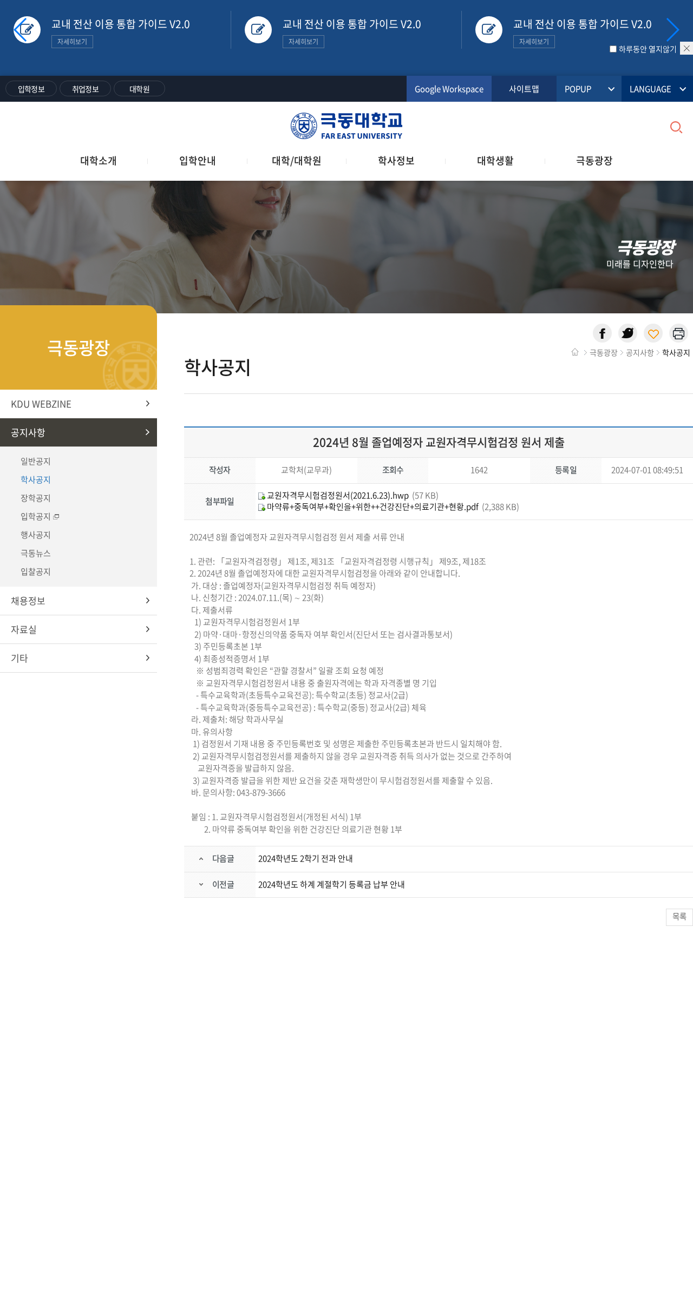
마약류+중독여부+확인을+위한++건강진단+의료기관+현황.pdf (372, 506)
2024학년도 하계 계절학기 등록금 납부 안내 (331, 884)
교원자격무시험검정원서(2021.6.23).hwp (337, 495)
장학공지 (36, 498)
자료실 (24, 629)
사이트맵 (524, 89)
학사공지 (36, 479)
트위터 (627, 333)
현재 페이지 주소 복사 (653, 333)
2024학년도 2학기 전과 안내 (305, 858)
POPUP (578, 89)
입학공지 (36, 516)
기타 (19, 658)
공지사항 (28, 432)
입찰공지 (36, 571)
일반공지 (36, 461)
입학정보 (31, 88)
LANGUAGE (650, 89)
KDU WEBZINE (41, 403)
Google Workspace (449, 89)
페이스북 (602, 333)
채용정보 (28, 600)
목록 (679, 916)
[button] (672, 30)
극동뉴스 (36, 553)
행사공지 (36, 535)
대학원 (139, 88)
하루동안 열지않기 (648, 48)
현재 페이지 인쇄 (678, 333)
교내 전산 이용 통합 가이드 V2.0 (120, 31)
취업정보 (85, 88)
